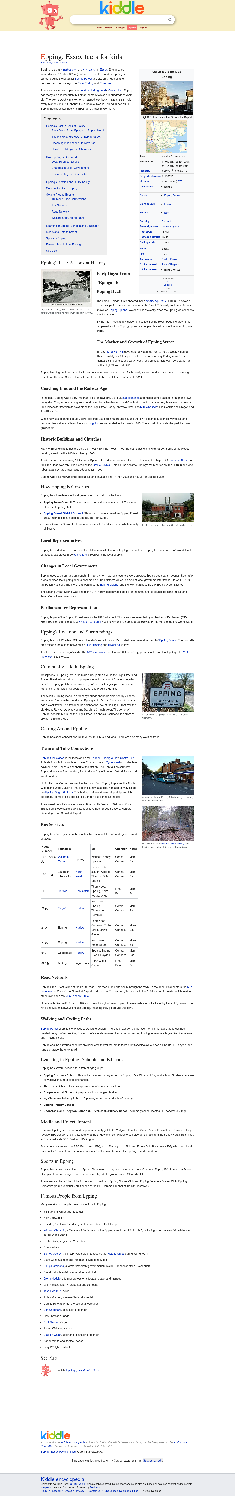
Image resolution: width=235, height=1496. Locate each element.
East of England (170, 259)
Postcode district (150, 236)
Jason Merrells (52, 1291)
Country (144, 221)
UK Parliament (148, 269)
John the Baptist (180, 460)
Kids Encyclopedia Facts (54, 62)
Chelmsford (83, 891)
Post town (146, 231)
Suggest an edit (152, 1460)
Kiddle (44, 1490)
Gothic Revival (102, 465)
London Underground (93, 90)
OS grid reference (150, 176)
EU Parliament (148, 264)
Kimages (120, 27)
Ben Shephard (52, 1310)
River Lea (105, 83)
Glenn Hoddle (52, 1278)
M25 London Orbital (77, 996)
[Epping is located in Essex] (166, 136)
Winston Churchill (90, 622)
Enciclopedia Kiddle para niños (121, 1490)
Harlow (62, 891)
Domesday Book (156, 301)
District (144, 195)
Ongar (62, 908)
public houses (148, 407)
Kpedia (132, 27)
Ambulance (146, 259)
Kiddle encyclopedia (72, 1442)
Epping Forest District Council (63, 513)
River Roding (85, 83)
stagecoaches (131, 398)
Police (143, 248)
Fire (142, 253)
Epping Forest (172, 195)
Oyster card (113, 762)
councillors (80, 554)
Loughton (93, 423)
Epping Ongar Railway (173, 843)
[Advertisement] (117, 41)
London (146, 181)
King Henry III (115, 352)
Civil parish (146, 186)
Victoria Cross (115, 1254)
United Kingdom (170, 226)
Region (144, 212)
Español (143, 27)
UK (167, 281)
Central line (115, 90)
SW (180, 181)
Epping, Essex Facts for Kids (58, 1451)
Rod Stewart (51, 1322)
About (68, 1490)
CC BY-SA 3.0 (77, 1484)
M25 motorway (96, 652)
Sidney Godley (52, 1254)
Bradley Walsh (52, 1335)
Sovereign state (149, 226)
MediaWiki (95, 1487)
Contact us (94, 1490)
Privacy (80, 1490)
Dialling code (147, 242)
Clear (163, 20)
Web (99, 27)
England (166, 221)
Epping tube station (52, 758)
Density (145, 170)
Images (109, 27)
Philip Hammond (54, 1266)
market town (69, 69)
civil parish (89, 69)
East (166, 212)
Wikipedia (46, 1487)
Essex (167, 204)
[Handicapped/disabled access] (42, 861)
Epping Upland (118, 310)
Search (170, 20)
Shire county (147, 204)
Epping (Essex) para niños (82, 1370)
